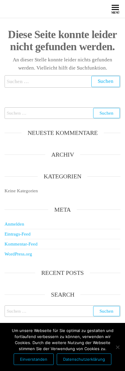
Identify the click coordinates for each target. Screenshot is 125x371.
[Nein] (117, 347)
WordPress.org (18, 254)
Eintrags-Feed (18, 234)
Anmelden (14, 224)
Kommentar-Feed (21, 244)
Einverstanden (33, 359)
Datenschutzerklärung (84, 359)
